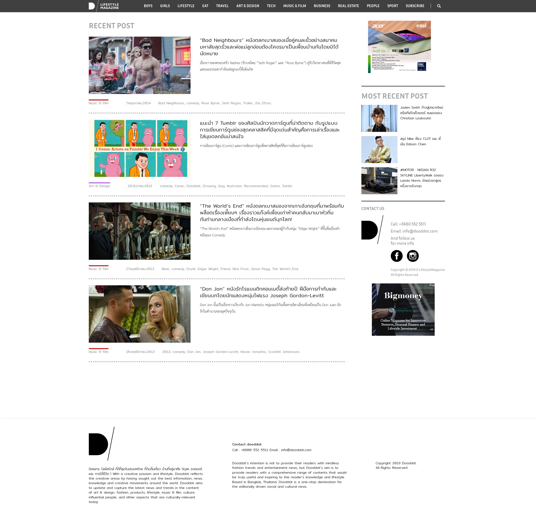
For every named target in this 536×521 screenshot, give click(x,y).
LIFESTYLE (186, 5)
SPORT (392, 5)
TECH (271, 5)
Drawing (209, 186)
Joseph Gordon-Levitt (220, 351)
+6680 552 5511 (412, 223)
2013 (166, 351)
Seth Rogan (231, 103)
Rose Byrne (210, 103)
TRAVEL (222, 5)
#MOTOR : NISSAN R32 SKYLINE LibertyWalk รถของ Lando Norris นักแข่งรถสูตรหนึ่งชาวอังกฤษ (421, 178)
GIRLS (165, 5)
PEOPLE (373, 5)
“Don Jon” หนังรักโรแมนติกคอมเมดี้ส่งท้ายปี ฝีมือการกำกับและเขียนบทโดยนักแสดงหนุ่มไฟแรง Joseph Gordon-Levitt (268, 292)
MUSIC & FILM (294, 5)
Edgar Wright (208, 268)
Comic (179, 186)
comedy (193, 103)
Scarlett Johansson (283, 351)
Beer (165, 268)
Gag (221, 186)
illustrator (234, 186)
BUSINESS (322, 5)
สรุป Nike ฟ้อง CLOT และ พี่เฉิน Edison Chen (420, 141)
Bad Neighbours (171, 103)
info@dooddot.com (420, 231)
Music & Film (98, 103)
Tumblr (287, 186)
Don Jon (194, 351)
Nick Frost (241, 268)
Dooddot (194, 186)
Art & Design (99, 186)
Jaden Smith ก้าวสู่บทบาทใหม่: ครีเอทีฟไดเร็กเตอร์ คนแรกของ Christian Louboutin (421, 113)
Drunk (191, 268)
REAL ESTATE (348, 5)
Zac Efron (263, 103)
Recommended (256, 186)
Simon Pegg (260, 268)
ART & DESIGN (247, 5)
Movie (245, 351)
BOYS (148, 5)
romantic (259, 351)
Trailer (248, 103)
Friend (225, 268)
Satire (275, 186)
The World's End (285, 268)
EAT (205, 5)
